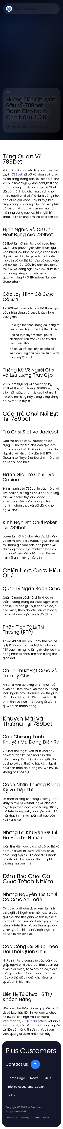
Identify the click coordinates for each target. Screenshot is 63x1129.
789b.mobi (29, 1021)
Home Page (16, 1078)
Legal (46, 1117)
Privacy (25, 1117)
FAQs (47, 1078)
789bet (17, 174)
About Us (12, 1117)
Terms (36, 1117)
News (34, 1078)
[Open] (53, 9)
